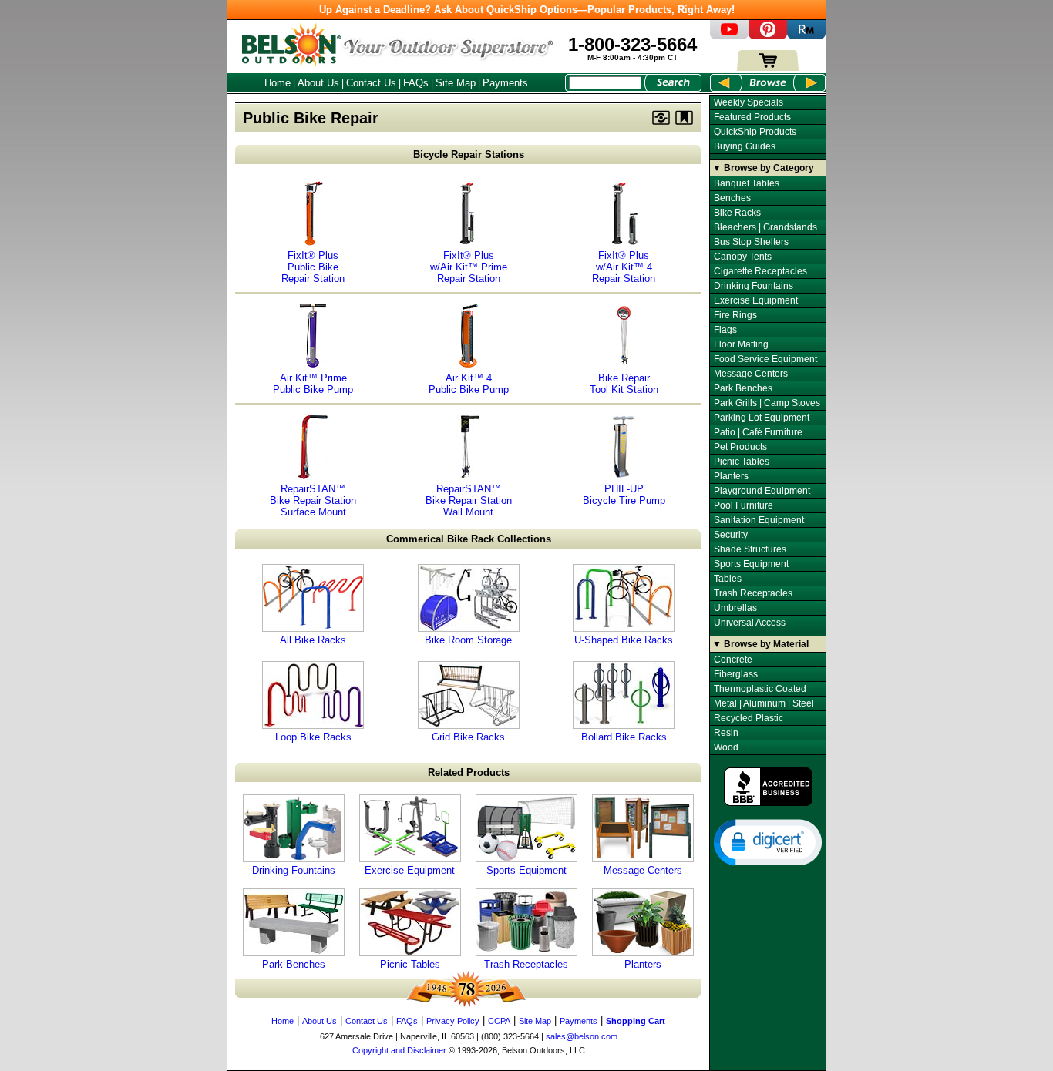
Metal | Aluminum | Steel (764, 703)
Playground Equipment (762, 490)
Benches (732, 198)
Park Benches (293, 964)
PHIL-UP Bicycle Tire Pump (624, 494)
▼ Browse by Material (760, 644)
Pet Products (740, 446)
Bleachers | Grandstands (765, 227)
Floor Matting (741, 344)
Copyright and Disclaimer (399, 1050)
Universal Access (750, 622)
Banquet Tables (746, 183)
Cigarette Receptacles (760, 271)
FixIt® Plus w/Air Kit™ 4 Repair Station (623, 267)
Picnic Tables (410, 964)
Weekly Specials (748, 102)
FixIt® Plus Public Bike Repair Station (313, 267)
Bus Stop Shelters (751, 242)
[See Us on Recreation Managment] (806, 36)
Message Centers (643, 870)
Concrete (733, 659)
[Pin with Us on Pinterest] (768, 36)
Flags (725, 329)
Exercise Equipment (410, 870)
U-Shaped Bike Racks (623, 640)
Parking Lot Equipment (761, 417)
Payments (505, 83)
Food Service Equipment (765, 359)
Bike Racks (737, 212)
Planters (642, 964)
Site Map (456, 83)
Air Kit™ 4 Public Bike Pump (469, 383)
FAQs (416, 83)
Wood (726, 747)
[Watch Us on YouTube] (729, 36)
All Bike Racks (313, 640)
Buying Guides (744, 146)
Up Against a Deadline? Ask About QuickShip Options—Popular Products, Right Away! (527, 9)
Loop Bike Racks (313, 737)
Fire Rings (735, 315)
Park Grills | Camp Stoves (767, 403)
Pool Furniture (743, 505)
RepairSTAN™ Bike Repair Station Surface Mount (313, 500)
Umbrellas (735, 608)
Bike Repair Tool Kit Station (624, 383)
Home (277, 83)
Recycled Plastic (748, 718)
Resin (726, 732)
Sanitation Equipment (759, 520)
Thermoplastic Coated (760, 688)
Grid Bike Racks (468, 737)
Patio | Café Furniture (758, 432)
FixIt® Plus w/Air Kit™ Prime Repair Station (468, 267)
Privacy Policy (452, 1021)
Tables (728, 578)
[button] (768, 841)
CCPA (499, 1021)
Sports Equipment (526, 870)
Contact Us (371, 83)
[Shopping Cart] (768, 67)
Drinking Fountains (293, 870)
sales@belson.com (581, 1036)
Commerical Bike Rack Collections (468, 539)
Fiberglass (736, 674)
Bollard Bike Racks (624, 737)
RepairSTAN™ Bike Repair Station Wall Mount (469, 500)
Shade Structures (750, 549)
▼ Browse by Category (763, 168)
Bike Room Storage (468, 640)
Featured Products (752, 117)
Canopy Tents (743, 256)
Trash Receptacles (526, 964)
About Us (318, 83)
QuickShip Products (755, 131)
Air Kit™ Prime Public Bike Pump (313, 383)
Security (731, 534)
